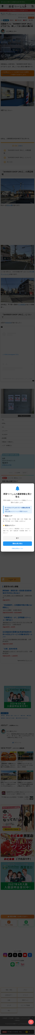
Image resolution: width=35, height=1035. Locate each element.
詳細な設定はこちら (17, 548)
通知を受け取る (17, 543)
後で (17, 538)
